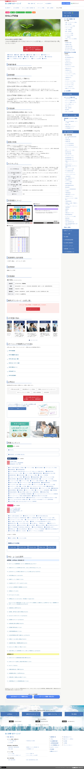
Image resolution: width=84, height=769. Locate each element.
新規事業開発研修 (20, 469)
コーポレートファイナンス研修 (16, 477)
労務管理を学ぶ (68, 77)
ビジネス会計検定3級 (69, 143)
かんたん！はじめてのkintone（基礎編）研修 (19, 499)
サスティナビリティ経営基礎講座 (16, 462)
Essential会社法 (13, 525)
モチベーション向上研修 (38, 484)
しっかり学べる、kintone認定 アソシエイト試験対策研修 (41, 499)
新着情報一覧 (53, 736)
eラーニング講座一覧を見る (46, 696)
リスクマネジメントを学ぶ (70, 73)
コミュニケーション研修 (50, 484)
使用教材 (21, 56)
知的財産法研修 (13, 475)
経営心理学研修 (13, 478)
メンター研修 (23, 486)
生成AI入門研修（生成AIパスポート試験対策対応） (29, 492)
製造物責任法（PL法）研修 (15, 464)
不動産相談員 (68, 192)
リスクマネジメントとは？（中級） (17, 519)
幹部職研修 (20, 490)
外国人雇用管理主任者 (69, 221)
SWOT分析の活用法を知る (42, 515)
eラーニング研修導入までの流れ (15, 58)
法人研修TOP (7, 7)
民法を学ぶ (67, 55)
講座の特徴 (30, 54)
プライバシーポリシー (68, 745)
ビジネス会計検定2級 (69, 145)
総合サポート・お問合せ (68, 739)
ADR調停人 (67, 190)
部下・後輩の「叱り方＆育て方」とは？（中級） (19, 521)
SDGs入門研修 (13, 512)
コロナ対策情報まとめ (69, 251)
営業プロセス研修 (13, 482)
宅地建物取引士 (68, 179)
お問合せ (45, 58)
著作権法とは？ (13, 528)
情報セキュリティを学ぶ (70, 88)
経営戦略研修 (12, 469)
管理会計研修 (27, 477)
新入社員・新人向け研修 (70, 49)
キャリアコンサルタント (70, 172)
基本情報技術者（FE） (69, 157)
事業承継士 (67, 218)
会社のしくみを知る (22, 530)
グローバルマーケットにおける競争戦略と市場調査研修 (21, 493)
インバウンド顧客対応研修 (15, 488)
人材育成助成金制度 (68, 239)
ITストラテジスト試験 (69, 168)
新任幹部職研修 (13, 490)
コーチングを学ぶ (68, 72)
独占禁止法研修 (21, 475)
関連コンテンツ (27, 58)
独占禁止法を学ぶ (68, 62)
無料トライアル (52, 714)
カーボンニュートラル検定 (70, 216)
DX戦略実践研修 (35, 488)
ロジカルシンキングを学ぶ (70, 81)
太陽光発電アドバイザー (70, 194)
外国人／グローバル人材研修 (71, 38)
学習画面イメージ (46, 54)
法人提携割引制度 (53, 741)
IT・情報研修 (67, 37)
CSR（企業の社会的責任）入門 (16, 510)
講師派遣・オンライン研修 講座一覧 (32, 747)
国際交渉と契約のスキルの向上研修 (40, 495)
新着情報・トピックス (69, 248)
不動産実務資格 (68, 201)
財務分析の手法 (13, 523)
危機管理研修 (50, 486)
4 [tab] (35, 340)
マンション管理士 (68, 181)
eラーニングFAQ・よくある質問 (31, 755)
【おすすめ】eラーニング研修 (71, 98)
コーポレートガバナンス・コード (32, 519)
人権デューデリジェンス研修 (25, 482)
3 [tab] (33, 340)
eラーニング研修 (41, 7)
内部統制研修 (21, 478)
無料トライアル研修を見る (49, 435)
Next (60, 329)
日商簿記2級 (67, 141)
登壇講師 (27, 56)
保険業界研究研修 (46, 482)
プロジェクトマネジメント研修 (16, 473)
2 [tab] (31, 340)
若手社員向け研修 (22, 547)
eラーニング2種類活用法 (70, 100)
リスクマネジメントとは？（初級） (48, 517)
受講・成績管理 (68, 107)
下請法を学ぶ (68, 61)
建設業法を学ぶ (68, 64)
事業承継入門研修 (45, 492)
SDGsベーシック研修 (29, 490)
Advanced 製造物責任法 (38, 527)
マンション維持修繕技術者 (70, 189)
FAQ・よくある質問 (37, 58)
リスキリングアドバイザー (70, 174)
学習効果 (23, 54)
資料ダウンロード (68, 230)
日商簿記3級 (67, 139)
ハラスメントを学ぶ (69, 75)
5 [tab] (36, 340)
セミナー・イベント (68, 245)
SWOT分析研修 (40, 467)
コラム (51, 739)
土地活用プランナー (69, 196)
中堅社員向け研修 (32, 547)
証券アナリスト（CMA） (70, 150)
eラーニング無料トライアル (70, 102)
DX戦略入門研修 (13, 461)
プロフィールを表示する (21, 294)
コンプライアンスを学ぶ (70, 66)
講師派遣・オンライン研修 (70, 115)
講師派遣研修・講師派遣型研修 (13, 747)
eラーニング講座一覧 (30, 753)
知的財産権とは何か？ (50, 527)
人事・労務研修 (68, 29)
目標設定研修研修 (13, 492)
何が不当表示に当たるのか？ (53, 525)
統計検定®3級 (68, 151)
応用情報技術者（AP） (69, 159)
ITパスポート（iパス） (69, 155)
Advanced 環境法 (41, 525)
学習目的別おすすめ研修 (70, 52)
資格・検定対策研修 (68, 132)
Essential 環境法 (31, 525)
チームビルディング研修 (26, 484)
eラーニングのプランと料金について (14, 755)
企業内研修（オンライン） (70, 126)
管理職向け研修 (42, 547)
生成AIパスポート (68, 164)
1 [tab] (29, 340)
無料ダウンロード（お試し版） (37, 56)
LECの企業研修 (16, 7)
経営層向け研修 (51, 547)
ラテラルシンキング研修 (45, 488)
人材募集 (65, 743)
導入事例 (66, 236)
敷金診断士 (67, 187)
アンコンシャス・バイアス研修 (47, 478)
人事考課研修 (54, 490)
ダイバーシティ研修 (25, 480)
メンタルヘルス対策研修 (52, 480)
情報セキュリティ (52, 523)
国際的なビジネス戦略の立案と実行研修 (17, 497)
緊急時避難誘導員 (68, 214)
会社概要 (65, 741)
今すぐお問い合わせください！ (32, 48)
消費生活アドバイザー (69, 212)
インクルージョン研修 (14, 480)
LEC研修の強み (49, 56)
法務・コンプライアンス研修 (71, 22)
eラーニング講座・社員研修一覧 (28, 7)
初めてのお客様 (68, 13)
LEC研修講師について (69, 128)
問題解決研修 (55, 488)
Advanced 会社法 (22, 525)
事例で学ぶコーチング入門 (29, 515)
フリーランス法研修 (28, 473)
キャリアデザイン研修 (14, 484)
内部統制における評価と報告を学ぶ (49, 519)
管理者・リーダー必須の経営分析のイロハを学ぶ (41, 521)
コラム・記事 (67, 233)
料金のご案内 (68, 124)
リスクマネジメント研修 (32, 475)
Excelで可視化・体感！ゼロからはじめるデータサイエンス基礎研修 (23, 501)
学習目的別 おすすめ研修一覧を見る (17, 454)
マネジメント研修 (68, 27)
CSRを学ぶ (12, 449)
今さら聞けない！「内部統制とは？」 (38, 523)
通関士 (66, 210)
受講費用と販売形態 (13, 56)
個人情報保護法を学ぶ (69, 57)
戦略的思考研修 (50, 471)
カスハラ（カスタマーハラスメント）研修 (37, 486)
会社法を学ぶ (68, 59)
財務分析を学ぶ (68, 68)
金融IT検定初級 (68, 153)
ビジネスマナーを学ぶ (69, 84)
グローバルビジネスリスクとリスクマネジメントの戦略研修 (46, 493)
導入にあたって (68, 106)
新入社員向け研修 (12, 547)
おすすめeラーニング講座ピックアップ (16, 408)
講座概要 (17, 54)
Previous (6, 329)
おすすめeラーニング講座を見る (19, 696)
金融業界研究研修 (36, 482)
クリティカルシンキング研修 (51, 467)
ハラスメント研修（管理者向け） (38, 480)
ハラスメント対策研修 (43, 475)
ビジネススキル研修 (22, 538)
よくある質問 (67, 91)
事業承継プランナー (69, 220)
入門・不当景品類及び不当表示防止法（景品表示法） (20, 527)
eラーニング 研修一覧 (69, 97)
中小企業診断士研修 (69, 170)
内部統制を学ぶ (68, 70)
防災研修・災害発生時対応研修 (32, 478)
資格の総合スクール (67, 736)
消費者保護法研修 (38, 473)
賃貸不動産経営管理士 (69, 185)
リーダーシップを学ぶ (69, 83)
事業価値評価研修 (35, 477)
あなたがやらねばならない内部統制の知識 (18, 517)
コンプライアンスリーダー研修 (48, 477)
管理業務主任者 (68, 183)
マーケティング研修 (30, 467)
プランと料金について (69, 104)
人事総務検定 (68, 176)
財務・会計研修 (68, 24)
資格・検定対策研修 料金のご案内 (32, 759)
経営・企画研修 (50, 7)
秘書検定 (67, 209)
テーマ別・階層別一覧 (69, 19)
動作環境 (67, 109)
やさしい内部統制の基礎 (15, 509)
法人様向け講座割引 (68, 242)
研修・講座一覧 (67, 16)
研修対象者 (11, 54)
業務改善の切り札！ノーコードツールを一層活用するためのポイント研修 (42, 497)
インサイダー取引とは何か (15, 508)
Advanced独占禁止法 (22, 528)
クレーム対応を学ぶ (69, 86)
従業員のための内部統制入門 (52, 528)
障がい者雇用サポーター (70, 178)
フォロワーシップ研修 (14, 486)
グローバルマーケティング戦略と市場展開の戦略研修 (20, 495)
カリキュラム (37, 54)
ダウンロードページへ (32, 309)
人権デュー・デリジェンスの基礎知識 (36, 528)
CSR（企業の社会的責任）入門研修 (17, 467)
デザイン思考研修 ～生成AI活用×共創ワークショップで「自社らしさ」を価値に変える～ (27, 471)
